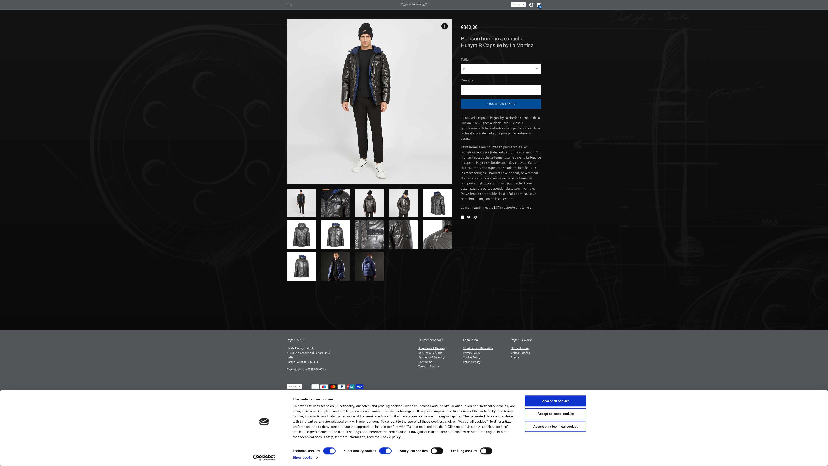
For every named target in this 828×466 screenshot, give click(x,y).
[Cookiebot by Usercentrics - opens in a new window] (264, 457)
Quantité (467, 80)
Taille (465, 59)
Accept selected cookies (556, 414)
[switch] (385, 450)
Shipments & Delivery (431, 348)
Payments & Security (431, 357)
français (517, 4)
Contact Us (425, 362)
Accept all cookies (555, 401)
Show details (302, 457)
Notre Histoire (520, 348)
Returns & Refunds (430, 353)
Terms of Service (428, 366)
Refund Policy (471, 362)
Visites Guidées (520, 353)
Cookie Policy (471, 357)
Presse (515, 357)
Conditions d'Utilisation (478, 348)
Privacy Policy (471, 353)
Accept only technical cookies (555, 426)
